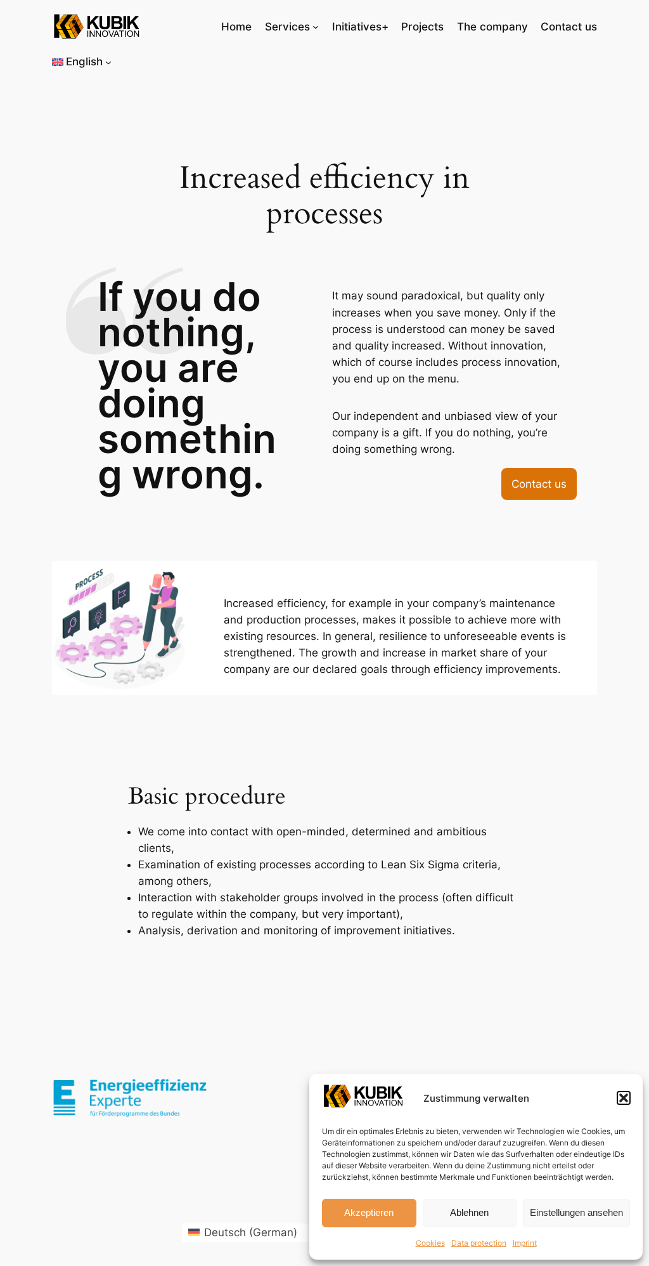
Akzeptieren (369, 1212)
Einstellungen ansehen (576, 1212)
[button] (623, 1098)
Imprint (525, 1243)
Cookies (430, 1243)
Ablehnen (469, 1212)
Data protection (478, 1243)
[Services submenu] (315, 26)
